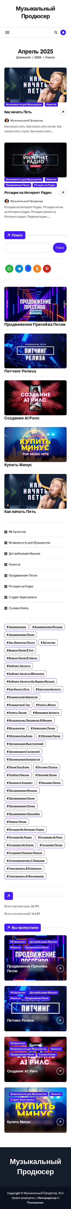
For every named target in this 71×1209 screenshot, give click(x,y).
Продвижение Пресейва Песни (35, 324)
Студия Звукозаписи (23, 597)
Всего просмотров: (17, 906)
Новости (51, 104)
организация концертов (24, 759)
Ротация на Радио (44, 185)
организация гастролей (24, 751)
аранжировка (17, 627)
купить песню (18, 712)
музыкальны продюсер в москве (30, 720)
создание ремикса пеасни (25, 852)
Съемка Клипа (18, 608)
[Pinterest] (47, 269)
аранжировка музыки (48, 627)
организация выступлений (26, 743)
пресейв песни (47, 775)
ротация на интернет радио (26, 829)
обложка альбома (20, 736)
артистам (49, 642)
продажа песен (50, 782)
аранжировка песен (21, 634)
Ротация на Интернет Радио (27, 192)
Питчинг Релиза (20, 371)
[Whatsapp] (9, 269)
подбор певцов (19, 775)
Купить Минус (18, 464)
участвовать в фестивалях (26, 876)
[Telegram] (19, 269)
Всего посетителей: (17, 913)
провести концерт (21, 782)
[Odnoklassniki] (37, 269)
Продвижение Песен (17, 185)
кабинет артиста (19, 665)
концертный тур (19, 704)
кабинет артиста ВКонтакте (26, 673)
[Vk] (28, 269)
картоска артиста (49, 689)
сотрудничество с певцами (27, 860)
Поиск (17, 235)
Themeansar (35, 1202)
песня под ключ (19, 767)
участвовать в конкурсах (25, 868)
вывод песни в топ (21, 650)
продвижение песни (22, 806)
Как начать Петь (17, 112)
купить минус (47, 704)
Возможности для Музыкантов (24, 104)
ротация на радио (20, 837)
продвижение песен (22, 798)
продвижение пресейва (24, 813)
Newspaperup (47, 1198)
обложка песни (50, 736)
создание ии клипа (21, 845)
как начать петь (19, 689)
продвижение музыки (23, 790)
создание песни (52, 845)
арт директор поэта (22, 642)
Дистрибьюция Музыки (24, 553)
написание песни (44, 728)
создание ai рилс (51, 837)
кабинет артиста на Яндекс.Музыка (31, 681)
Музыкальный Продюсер (35, 12)
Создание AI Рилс (22, 418)
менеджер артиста (47, 712)
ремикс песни (17, 821)
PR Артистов (17, 532)
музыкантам (17, 728)
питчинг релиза (48, 767)
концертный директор (23, 697)
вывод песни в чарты (23, 658)
